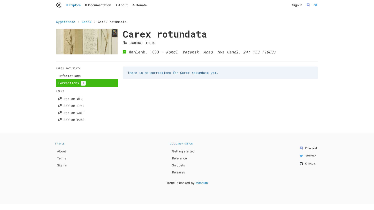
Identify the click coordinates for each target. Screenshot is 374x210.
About (61, 151)
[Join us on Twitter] (316, 5)
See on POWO (73, 120)
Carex (86, 22)
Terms (61, 158)
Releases (178, 172)
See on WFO (72, 99)
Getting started (183, 151)
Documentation (181, 143)
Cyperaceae (65, 22)
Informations (69, 76)
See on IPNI (73, 106)
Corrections (71, 83)
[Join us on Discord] (308, 5)
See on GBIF (73, 113)
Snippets (178, 165)
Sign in (297, 5)
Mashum (202, 183)
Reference (179, 158)
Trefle (60, 143)
